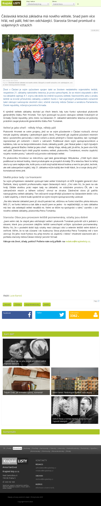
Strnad (7, 304)
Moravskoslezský (58, 451)
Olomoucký (46, 451)
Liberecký (61, 448)
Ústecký (53, 448)
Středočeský (17, 448)
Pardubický (85, 448)
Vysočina (94, 448)
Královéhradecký (73, 448)
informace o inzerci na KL (45, 488)
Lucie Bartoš (15, 295)
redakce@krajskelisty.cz (77, 241)
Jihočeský (27, 448)
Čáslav (17, 304)
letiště (46, 304)
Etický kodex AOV (37, 497)
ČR (4, 448)
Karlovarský (44, 448)
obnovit (78, 4)
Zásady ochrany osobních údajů (18, 497)
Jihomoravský (35, 451)
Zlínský (68, 451)
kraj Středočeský (32, 304)
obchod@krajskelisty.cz (44, 479)
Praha (9, 448)
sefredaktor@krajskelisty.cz (46, 468)
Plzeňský (35, 448)
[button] (38, 4)
